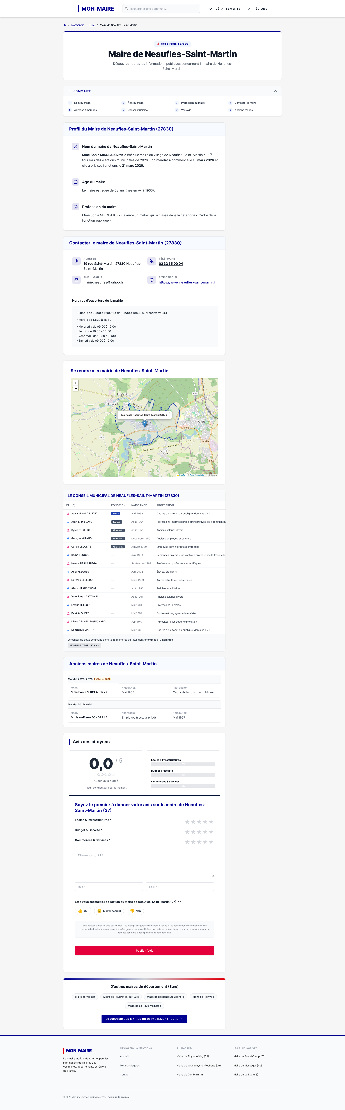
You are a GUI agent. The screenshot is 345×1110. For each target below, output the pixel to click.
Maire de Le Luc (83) (246, 1074)
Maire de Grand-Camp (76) (249, 1056)
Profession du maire (190, 102)
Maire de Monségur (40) (248, 1065)
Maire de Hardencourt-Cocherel (165, 996)
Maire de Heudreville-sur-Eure (121, 996)
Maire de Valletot (85, 996)
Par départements (224, 8)
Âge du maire (133, 102)
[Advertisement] (256, 176)
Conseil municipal (135, 109)
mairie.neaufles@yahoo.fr (103, 282)
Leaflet (182, 475)
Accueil (124, 1056)
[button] (144, 423)
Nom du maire (80, 102)
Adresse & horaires (83, 109)
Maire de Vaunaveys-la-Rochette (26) (199, 1065)
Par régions (257, 8)
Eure (92, 24)
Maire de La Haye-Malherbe (144, 1005)
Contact (124, 1074)
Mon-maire (79, 1050)
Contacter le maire (243, 102)
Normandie (77, 24)
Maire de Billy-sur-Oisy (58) (193, 1056)
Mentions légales (130, 1065)
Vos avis (183, 109)
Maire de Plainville (203, 996)
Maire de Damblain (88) (190, 1074)
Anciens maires (241, 109)
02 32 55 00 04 (171, 263)
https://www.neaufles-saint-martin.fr (188, 282)
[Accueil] (64, 25)
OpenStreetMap (197, 475)
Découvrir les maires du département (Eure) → (144, 1018)
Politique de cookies (118, 1097)
